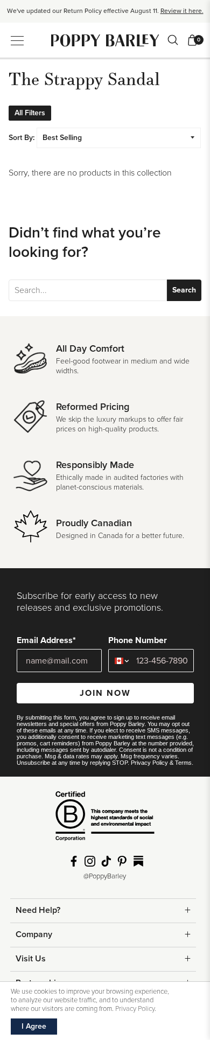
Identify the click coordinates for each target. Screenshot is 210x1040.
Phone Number (137, 640)
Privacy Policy (149, 762)
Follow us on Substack (138, 861)
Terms (183, 762)
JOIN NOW (105, 693)
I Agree (34, 1026)
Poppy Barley (105, 40)
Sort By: (21, 137)
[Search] (173, 40)
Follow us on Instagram (90, 861)
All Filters (30, 112)
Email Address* (46, 640)
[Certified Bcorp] (105, 820)
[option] (105, 10)
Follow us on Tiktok (106, 861)
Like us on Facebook (73, 861)
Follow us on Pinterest (122, 861)
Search (184, 290)
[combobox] (120, 661)
